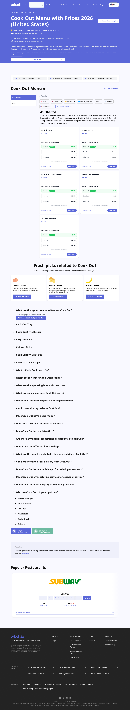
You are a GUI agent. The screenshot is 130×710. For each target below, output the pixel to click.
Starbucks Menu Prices (36, 674)
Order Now (71, 166)
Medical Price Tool (76, 658)
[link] (65, 582)
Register (103, 5)
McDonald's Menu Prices (100, 674)
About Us (108, 636)
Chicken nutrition (22, 297)
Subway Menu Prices (66, 674)
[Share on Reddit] (67, 698)
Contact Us (92, 641)
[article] (65, 595)
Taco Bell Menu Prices (67, 667)
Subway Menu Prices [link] (23, 613)
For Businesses (75, 636)
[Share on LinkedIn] (70, 698)
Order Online (36, 60)
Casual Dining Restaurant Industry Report (38, 689)
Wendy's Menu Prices (99, 667)
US (114, 5)
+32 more (87, 598)
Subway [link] (65, 593)
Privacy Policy (110, 645)
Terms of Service (111, 641)
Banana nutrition (95, 297)
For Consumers (75, 641)
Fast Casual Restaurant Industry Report (79, 684)
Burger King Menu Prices (37, 667)
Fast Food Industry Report (32, 684)
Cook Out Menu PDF (65, 106)
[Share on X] (63, 698)
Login (95, 5)
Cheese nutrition (58, 297)
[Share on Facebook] (60, 698)
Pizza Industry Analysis (53, 684)
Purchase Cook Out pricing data (109, 21)
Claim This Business (110, 88)
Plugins (90, 636)
